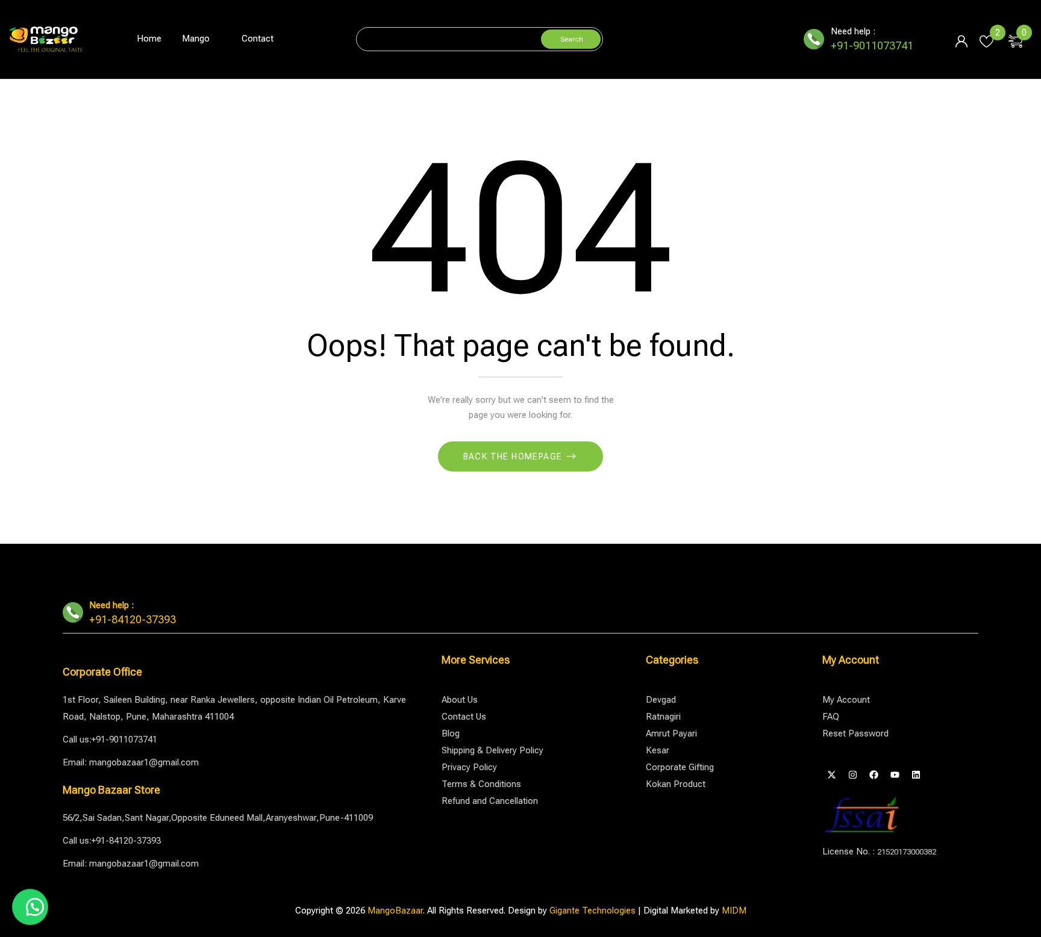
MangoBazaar (395, 910)
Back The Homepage (514, 456)
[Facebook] (873, 775)
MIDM (734, 910)
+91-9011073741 (872, 45)
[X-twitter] (831, 775)
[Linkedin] (916, 775)
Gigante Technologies (592, 910)
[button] (1020, 39)
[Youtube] (895, 775)
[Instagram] (852, 775)
